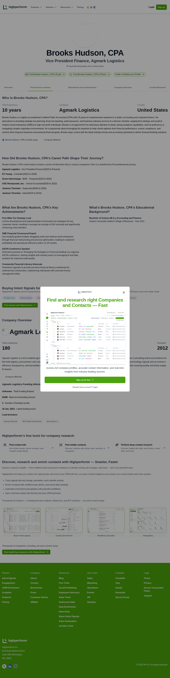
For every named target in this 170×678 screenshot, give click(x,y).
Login (95, 387)
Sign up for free (83, 380)
